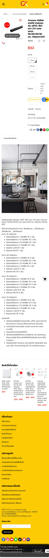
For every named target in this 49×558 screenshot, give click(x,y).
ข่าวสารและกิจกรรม (9, 425)
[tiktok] (20, 539)
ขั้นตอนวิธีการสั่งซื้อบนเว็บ (12, 458)
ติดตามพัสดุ (6, 474)
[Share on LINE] (47, 129)
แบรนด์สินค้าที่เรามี (9, 429)
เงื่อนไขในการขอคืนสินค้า (11, 494)
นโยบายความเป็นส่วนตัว (11, 552)
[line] (16, 539)
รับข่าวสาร (7, 532)
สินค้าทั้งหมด (7, 433)
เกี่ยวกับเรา (6, 421)
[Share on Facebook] (37, 129)
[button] (43, 4)
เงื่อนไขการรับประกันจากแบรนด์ (14, 490)
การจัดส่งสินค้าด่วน (9, 466)
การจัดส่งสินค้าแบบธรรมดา (12, 470)
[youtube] (12, 539)
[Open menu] (3, 4)
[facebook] (3, 539)
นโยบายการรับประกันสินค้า (12, 499)
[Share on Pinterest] (44, 129)
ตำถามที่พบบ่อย (8, 446)
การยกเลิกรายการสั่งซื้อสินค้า (13, 462)
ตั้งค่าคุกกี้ (37, 551)
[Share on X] (41, 129)
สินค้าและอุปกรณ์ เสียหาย (11, 503)
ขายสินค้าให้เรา (7, 437)
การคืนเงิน (6, 478)
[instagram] (7, 539)
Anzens (38, 109)
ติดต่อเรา (5, 442)
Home (5, 14)
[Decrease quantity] (35, 88)
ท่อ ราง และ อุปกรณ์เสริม (20, 14)
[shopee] (24, 539)
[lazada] (28, 539)
